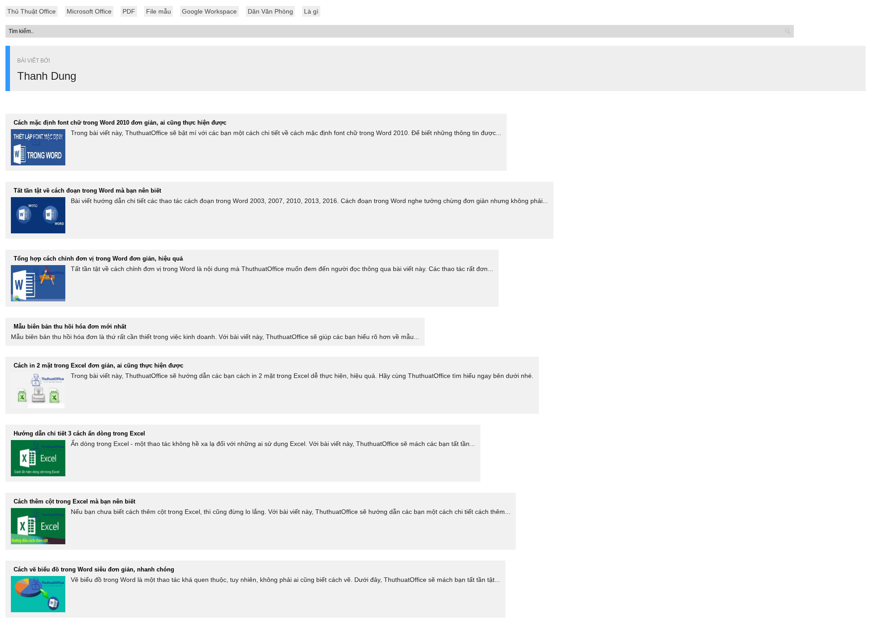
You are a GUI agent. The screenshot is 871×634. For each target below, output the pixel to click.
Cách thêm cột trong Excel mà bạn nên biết (74, 501)
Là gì (311, 11)
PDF (128, 11)
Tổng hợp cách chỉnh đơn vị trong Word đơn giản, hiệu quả (98, 258)
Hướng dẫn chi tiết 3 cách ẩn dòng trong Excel (79, 433)
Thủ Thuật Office (31, 11)
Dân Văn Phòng (270, 11)
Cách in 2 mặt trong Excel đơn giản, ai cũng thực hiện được (98, 365)
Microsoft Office (89, 11)
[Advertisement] (435, 240)
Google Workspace (209, 11)
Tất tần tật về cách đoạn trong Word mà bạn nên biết (87, 190)
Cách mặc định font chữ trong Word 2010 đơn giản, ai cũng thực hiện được (120, 122)
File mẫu (158, 11)
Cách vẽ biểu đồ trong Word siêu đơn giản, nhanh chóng (94, 569)
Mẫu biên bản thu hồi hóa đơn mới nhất (70, 326)
